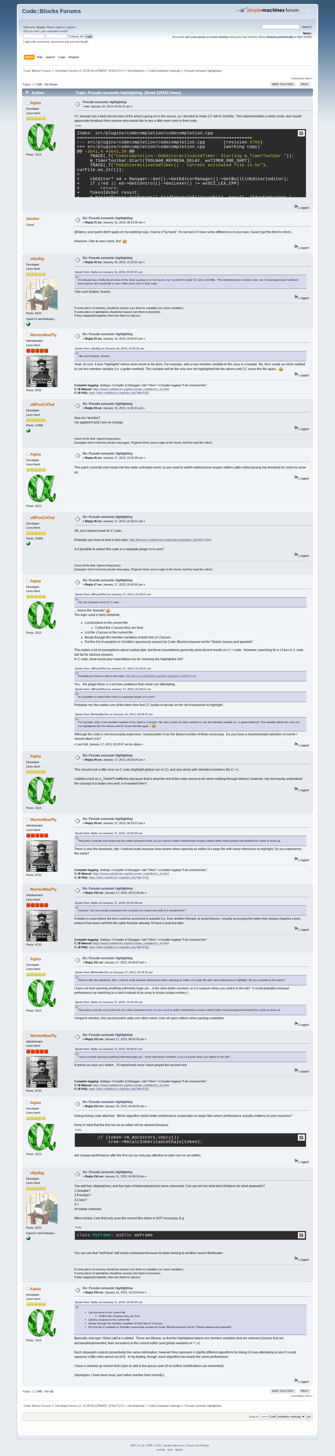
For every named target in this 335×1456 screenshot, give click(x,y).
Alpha (35, 103)
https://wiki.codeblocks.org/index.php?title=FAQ (119, 392)
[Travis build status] (28, 431)
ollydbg (37, 258)
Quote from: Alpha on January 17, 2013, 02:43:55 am (108, 1302)
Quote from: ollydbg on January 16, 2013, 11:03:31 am (109, 348)
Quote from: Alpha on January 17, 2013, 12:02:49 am (108, 833)
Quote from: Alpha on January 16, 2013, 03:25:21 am (108, 272)
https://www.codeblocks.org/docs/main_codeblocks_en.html (131, 389)
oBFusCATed (42, 404)
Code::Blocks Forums (51, 11)
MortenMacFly (43, 335)
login (59, 27)
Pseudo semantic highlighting (104, 102)
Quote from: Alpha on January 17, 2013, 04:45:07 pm (108, 1048)
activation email (56, 31)
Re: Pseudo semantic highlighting (107, 218)
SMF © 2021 (154, 1445)
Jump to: (254, 1416)
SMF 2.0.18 (137, 1445)
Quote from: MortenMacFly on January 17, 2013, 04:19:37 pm (114, 972)
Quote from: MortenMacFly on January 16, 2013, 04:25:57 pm (114, 714)
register (70, 27)
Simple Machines (174, 1445)
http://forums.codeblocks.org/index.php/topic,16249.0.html (170, 540)
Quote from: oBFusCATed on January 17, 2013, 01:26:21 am (113, 594)
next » (308, 78)
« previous (297, 78)
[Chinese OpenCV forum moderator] (28, 325)
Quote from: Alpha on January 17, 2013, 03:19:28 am (108, 902)
